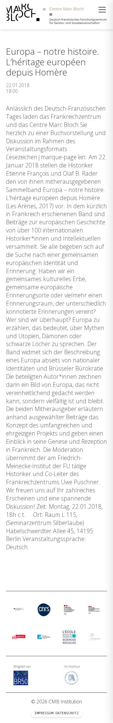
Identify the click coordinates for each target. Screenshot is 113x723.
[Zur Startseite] (56, 14)
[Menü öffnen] (102, 10)
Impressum (43, 713)
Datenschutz (67, 713)
